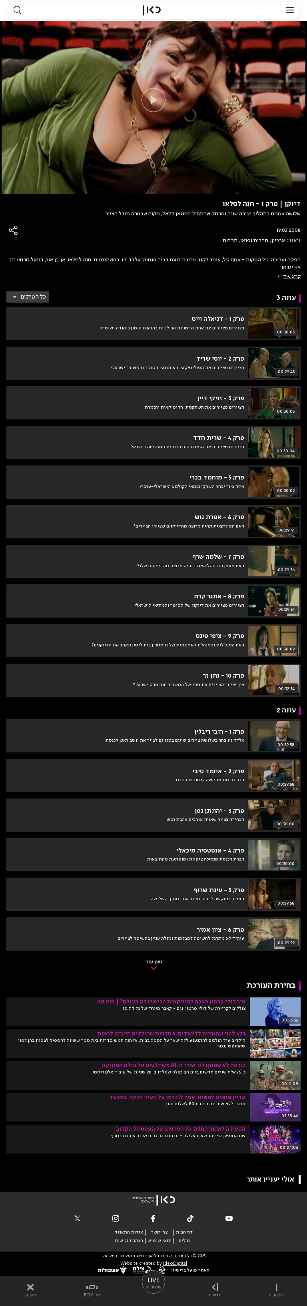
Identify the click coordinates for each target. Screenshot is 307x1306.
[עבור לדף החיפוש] (17, 10)
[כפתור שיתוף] (13, 230)
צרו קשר (159, 1232)
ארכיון (278, 240)
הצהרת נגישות (129, 1240)
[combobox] (27, 297)
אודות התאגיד (129, 1232)
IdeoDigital (175, 1264)
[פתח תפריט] (290, 10)
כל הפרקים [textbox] (33, 297)
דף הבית (184, 1232)
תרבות (230, 240)
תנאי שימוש (159, 1240)
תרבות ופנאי (254, 240)
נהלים (184, 1240)
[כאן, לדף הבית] (151, 10)
